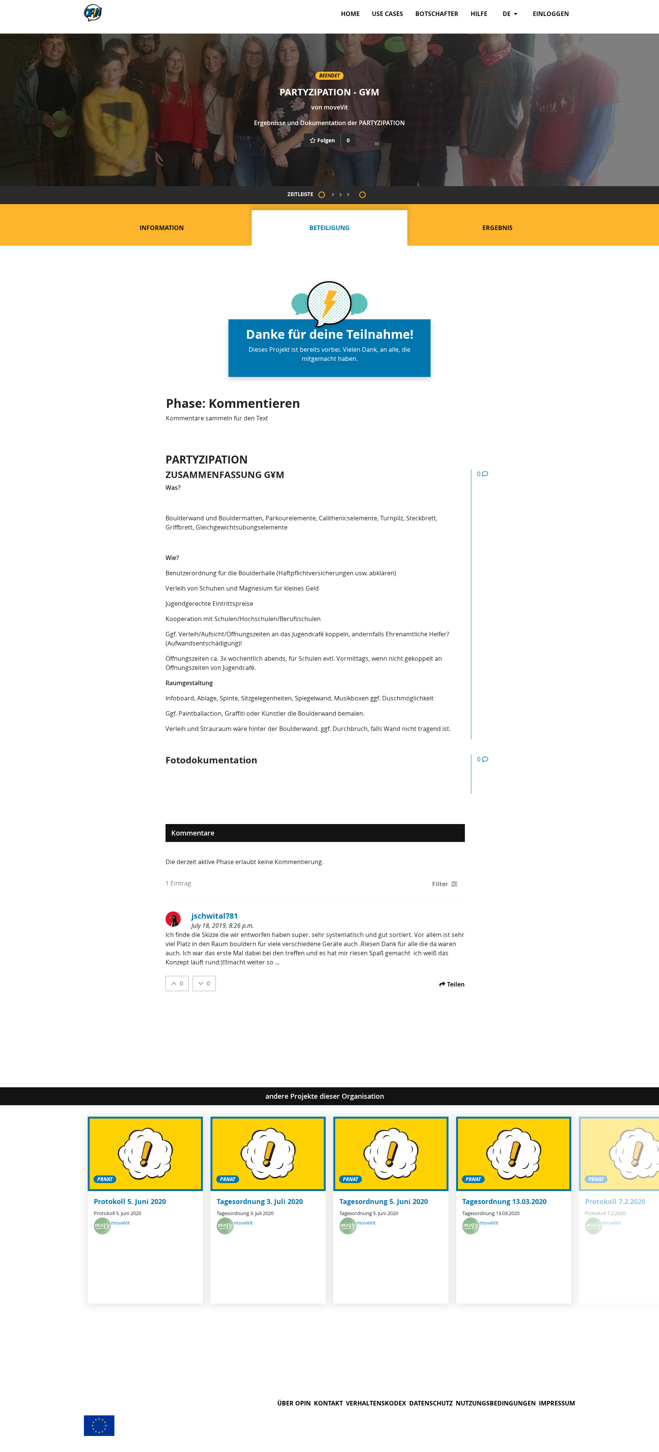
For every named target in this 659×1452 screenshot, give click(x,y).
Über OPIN (294, 1403)
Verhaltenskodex (376, 1403)
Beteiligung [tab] (329, 228)
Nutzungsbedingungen (496, 1403)
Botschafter (436, 14)
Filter (440, 884)
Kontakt (328, 1403)
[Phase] (321, 195)
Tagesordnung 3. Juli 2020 (260, 1201)
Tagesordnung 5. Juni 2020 (383, 1201)
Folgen (326, 140)
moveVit (336, 107)
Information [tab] (162, 228)
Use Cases (387, 14)
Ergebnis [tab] (497, 228)
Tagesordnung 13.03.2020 (504, 1201)
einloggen (551, 14)
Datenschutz (431, 1403)
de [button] (507, 14)
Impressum (557, 1403)
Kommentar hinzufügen (505, 495)
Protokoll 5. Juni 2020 (130, 1201)
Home (350, 14)
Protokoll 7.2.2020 (615, 1201)
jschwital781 (214, 916)
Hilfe (479, 14)
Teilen (456, 984)
